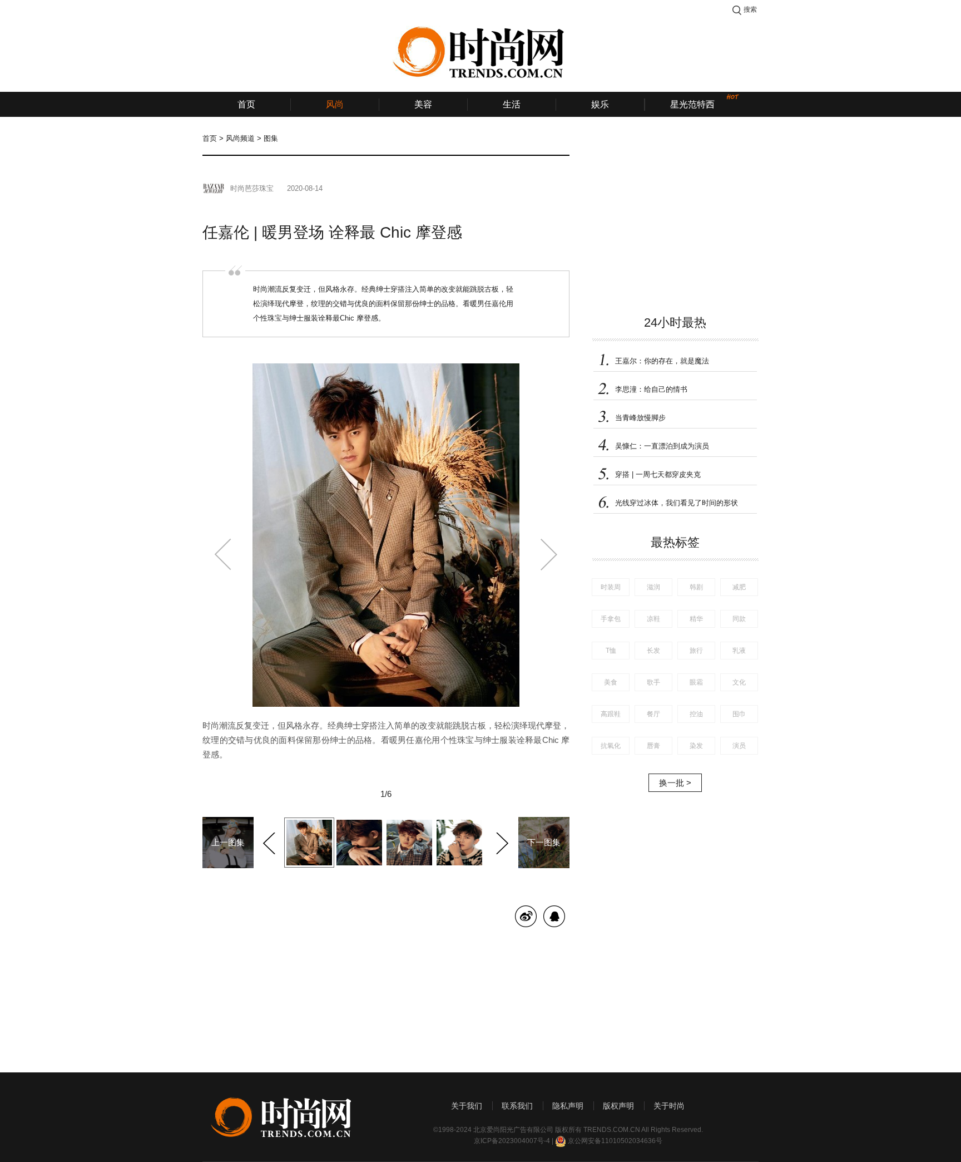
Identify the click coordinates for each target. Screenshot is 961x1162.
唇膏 (653, 746)
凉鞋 (653, 619)
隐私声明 (567, 1105)
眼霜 (696, 682)
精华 (696, 619)
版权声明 (618, 1105)
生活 (512, 104)
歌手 (653, 682)
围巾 (739, 714)
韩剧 (696, 587)
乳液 (739, 650)
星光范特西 (692, 104)
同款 (739, 619)
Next (501, 841)
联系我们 (517, 1105)
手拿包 (611, 619)
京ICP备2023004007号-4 (512, 1141)
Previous (271, 841)
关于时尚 (669, 1105)
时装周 (611, 587)
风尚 (335, 104)
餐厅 (653, 714)
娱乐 (600, 104)
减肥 (739, 587)
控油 (696, 714)
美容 (423, 104)
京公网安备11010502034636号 (615, 1141)
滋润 (653, 587)
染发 (696, 746)
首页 (246, 104)
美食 (610, 682)
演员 (739, 746)
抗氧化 (611, 746)
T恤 (611, 650)
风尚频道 (240, 138)
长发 (653, 650)
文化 (739, 682)
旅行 (696, 650)
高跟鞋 (611, 714)
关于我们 (466, 1105)
